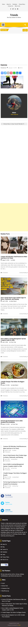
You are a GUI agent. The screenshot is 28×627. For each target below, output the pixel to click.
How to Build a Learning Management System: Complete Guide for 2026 (13, 339)
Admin (21, 68)
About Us (9, 4)
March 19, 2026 (6, 385)
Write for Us (17, 6)
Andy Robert (14, 301)
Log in (3, 583)
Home (3, 4)
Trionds (14, 15)
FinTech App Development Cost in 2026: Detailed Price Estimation (12, 421)
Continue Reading (23, 272)
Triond (19, 625)
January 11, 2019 (12, 68)
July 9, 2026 (5, 301)
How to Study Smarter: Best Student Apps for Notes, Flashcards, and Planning (13, 298)
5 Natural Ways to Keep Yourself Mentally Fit (13, 124)
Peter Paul (13, 342)
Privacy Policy (22, 4)
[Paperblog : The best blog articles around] (4, 565)
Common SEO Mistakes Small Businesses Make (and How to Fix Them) (14, 257)
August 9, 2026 (5, 260)
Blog (3, 547)
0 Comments (5, 272)
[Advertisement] (14, 49)
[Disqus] (14, 146)
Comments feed (5, 588)
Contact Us (10, 6)
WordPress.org (5, 591)
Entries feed (5, 586)
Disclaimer (15, 4)
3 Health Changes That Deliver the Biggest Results (12, 382)
